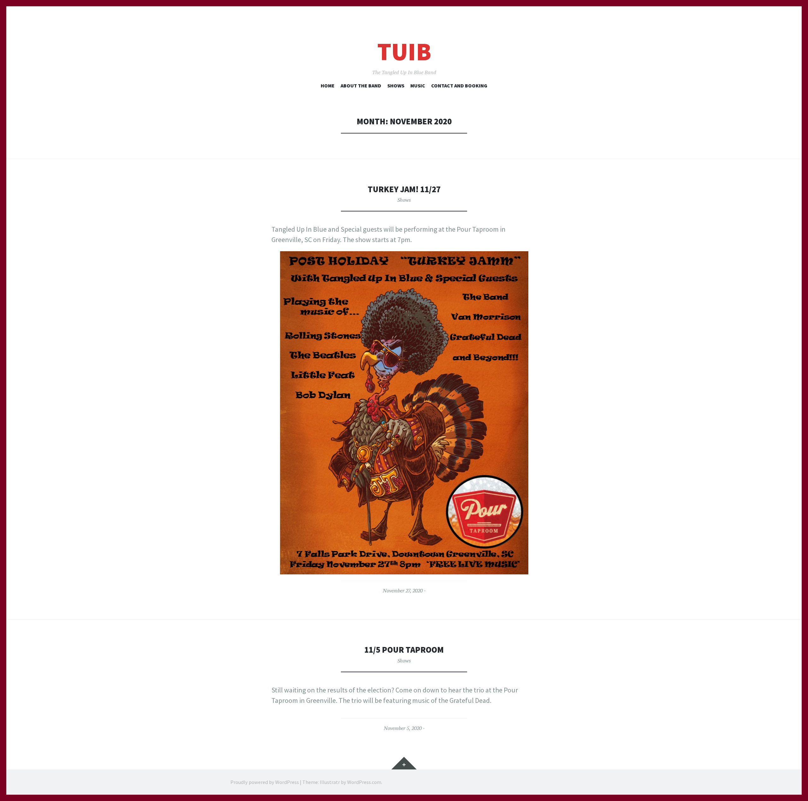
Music (417, 85)
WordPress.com (364, 782)
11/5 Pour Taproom (404, 649)
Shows (395, 85)
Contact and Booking (459, 85)
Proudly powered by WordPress (264, 782)
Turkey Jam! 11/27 (404, 189)
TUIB (404, 51)
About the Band (361, 85)
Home (328, 85)
